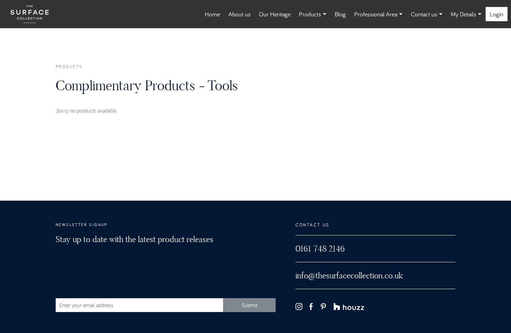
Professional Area (375, 14)
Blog (340, 14)
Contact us (424, 14)
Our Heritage (275, 14)
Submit (249, 305)
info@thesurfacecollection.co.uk (349, 275)
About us (239, 14)
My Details (463, 14)
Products (310, 14)
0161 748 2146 (320, 248)
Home (212, 14)
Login (496, 14)
